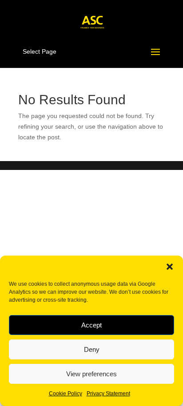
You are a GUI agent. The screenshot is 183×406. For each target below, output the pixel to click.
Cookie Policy (65, 393)
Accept (91, 325)
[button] (169, 266)
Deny (91, 349)
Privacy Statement (108, 393)
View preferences (91, 374)
